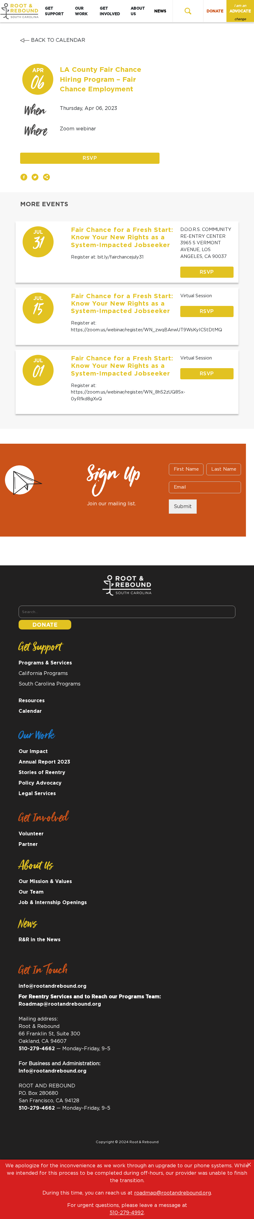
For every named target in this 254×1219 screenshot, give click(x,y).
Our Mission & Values (45, 881)
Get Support (54, 11)
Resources (32, 700)
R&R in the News (39, 939)
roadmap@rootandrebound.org (172, 1193)
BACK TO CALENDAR (57, 40)
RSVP (90, 158)
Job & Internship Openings (53, 902)
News (160, 11)
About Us (138, 11)
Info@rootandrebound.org (52, 1071)
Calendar (30, 711)
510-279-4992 (127, 1212)
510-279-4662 (37, 1048)
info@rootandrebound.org (52, 986)
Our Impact (33, 751)
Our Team (31, 892)
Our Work (81, 11)
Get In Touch (43, 972)
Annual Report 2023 (44, 762)
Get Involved (110, 11)
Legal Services (37, 793)
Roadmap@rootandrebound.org (60, 1004)
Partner (28, 844)
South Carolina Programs (50, 683)
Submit (183, 506)
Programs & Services (45, 662)
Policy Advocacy (40, 783)
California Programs (43, 673)
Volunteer (31, 833)
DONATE (215, 11)
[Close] (249, 1164)
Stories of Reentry (42, 772)
